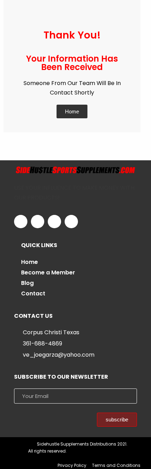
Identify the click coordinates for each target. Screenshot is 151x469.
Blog (27, 283)
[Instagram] (54, 221)
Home (29, 262)
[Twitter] (37, 221)
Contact (33, 293)
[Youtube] (71, 221)
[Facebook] (20, 221)
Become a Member (48, 272)
